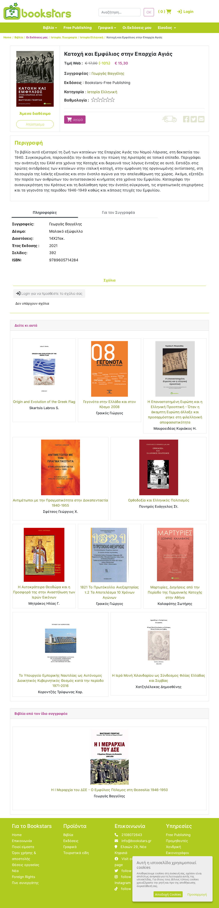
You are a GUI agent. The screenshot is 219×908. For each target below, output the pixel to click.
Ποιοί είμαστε (23, 847)
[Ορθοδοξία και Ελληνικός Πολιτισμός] (158, 467)
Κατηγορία (74, 92)
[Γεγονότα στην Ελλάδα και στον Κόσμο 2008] (109, 369)
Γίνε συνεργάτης (25, 883)
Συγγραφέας (76, 73)
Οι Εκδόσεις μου (137, 27)
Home (7, 37)
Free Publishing (78, 27)
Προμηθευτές (177, 841)
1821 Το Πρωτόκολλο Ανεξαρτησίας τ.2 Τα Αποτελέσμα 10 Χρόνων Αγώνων (109, 592)
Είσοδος (165, 27)
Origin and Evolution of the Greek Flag (44, 401)
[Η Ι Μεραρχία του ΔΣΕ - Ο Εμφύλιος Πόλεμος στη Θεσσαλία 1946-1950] (109, 757)
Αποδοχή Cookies (168, 894)
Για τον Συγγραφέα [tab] (118, 212)
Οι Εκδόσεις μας (37, 37)
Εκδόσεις (73, 82)
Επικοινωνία (22, 841)
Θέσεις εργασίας (25, 865)
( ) (162, 11)
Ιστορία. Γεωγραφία (64, 37)
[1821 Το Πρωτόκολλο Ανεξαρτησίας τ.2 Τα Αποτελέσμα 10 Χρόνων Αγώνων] (109, 554)
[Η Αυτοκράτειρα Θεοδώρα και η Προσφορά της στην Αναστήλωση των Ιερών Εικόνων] (44, 554)
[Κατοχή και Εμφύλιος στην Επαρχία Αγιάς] (35, 78)
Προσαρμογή (197, 894)
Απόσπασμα (35, 124)
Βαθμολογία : (76, 100)
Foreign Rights (23, 877)
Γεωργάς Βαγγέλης (108, 73)
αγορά (77, 119)
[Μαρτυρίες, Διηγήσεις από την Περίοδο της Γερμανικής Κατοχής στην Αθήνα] (175, 554)
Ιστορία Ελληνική (91, 37)
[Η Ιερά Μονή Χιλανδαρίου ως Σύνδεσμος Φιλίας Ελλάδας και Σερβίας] (158, 642)
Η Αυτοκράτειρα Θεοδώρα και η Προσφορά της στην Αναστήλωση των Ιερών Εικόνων (44, 592)
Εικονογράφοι (177, 853)
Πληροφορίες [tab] (45, 212)
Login (184, 11)
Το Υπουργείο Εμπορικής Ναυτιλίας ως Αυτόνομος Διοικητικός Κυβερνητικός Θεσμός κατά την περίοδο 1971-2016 (60, 680)
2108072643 (131, 835)
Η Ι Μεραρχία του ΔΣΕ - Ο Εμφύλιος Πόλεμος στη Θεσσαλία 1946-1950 (109, 790)
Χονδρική (173, 847)
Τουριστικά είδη (76, 853)
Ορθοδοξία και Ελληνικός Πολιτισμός (158, 500)
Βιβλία (48, 27)
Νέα (15, 871)
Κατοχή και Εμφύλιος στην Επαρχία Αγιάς (134, 37)
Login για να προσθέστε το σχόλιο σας (51, 293)
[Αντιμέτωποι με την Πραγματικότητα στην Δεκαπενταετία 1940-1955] (60, 467)
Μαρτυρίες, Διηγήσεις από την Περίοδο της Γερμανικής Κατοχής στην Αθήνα (175, 592)
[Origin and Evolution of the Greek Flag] (44, 369)
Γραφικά (105, 27)
